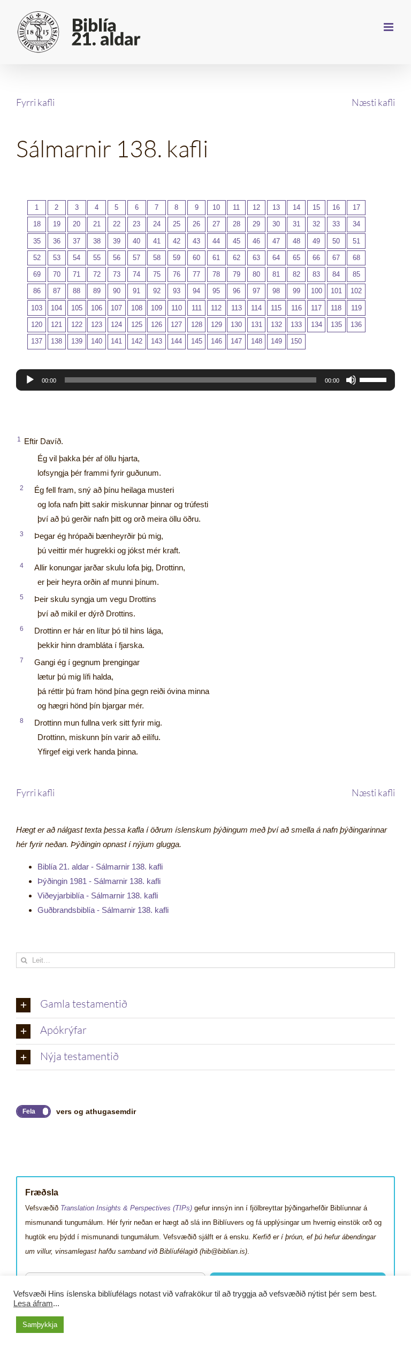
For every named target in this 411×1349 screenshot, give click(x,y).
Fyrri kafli (35, 102)
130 (236, 325)
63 (256, 258)
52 (37, 258)
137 (36, 341)
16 (336, 207)
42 (176, 241)
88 (76, 291)
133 (296, 325)
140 (96, 341)
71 (76, 274)
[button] (205, 1005)
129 (216, 325)
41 (157, 241)
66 (316, 258)
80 (256, 274)
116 (296, 308)
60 (196, 258)
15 (316, 207)
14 (296, 207)
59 (176, 258)
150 (296, 341)
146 (216, 341)
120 (36, 325)
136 (356, 325)
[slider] (375, 378)
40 (136, 241)
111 (197, 308)
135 (336, 325)
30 (276, 224)
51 (356, 241)
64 (276, 258)
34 (356, 224)
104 (56, 308)
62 (236, 258)
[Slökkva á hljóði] (351, 380)
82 (296, 274)
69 (37, 274)
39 (116, 241)
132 (276, 325)
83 (316, 274)
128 (196, 325)
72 (97, 274)
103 (36, 308)
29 (256, 224)
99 (296, 291)
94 (196, 291)
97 (256, 291)
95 (216, 291)
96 (236, 291)
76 (176, 274)
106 (96, 308)
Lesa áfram (33, 1303)
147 (236, 341)
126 (156, 325)
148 (256, 341)
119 (356, 308)
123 (96, 325)
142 (136, 341)
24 (157, 224)
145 (196, 341)
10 (216, 207)
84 (336, 274)
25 (176, 224)
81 (276, 274)
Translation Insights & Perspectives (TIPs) (126, 1208)
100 (316, 291)
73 (116, 274)
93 (176, 291)
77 (196, 274)
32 (316, 224)
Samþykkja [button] (39, 1325)
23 (136, 224)
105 (76, 308)
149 (276, 341)
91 (136, 291)
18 (37, 224)
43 (196, 241)
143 (156, 341)
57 (136, 258)
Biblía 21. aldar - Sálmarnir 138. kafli (100, 866)
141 (116, 341)
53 (56, 258)
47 (276, 241)
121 (56, 325)
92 (157, 291)
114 (256, 308)
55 (97, 258)
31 (296, 224)
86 (37, 291)
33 (336, 224)
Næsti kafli (373, 102)
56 (116, 258)
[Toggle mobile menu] (389, 27)
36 (56, 241)
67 (336, 258)
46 (256, 241)
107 (116, 308)
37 (76, 241)
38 (97, 241)
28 (236, 224)
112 (216, 308)
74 (136, 274)
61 (216, 258)
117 (316, 308)
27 (216, 224)
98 (276, 291)
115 (276, 308)
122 (76, 325)
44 (216, 241)
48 (296, 241)
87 (56, 291)
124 (116, 325)
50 (336, 241)
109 (156, 308)
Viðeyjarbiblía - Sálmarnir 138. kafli (97, 895)
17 (356, 207)
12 (256, 207)
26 (196, 224)
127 (176, 325)
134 (316, 325)
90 (116, 291)
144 (176, 341)
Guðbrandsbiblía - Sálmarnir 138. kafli (103, 909)
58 (157, 258)
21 (97, 224)
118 (336, 308)
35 (37, 241)
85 (356, 274)
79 (236, 274)
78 (216, 274)
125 (136, 325)
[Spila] (30, 380)
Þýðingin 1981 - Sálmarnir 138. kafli (99, 881)
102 (356, 291)
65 (296, 258)
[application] (205, 380)
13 (276, 207)
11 (236, 207)
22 (116, 224)
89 (97, 291)
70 (56, 274)
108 (136, 308)
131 (256, 325)
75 (157, 274)
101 (336, 291)
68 (356, 258)
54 (76, 258)
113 (236, 308)
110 (176, 308)
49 (316, 241)
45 (236, 241)
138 (56, 341)
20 (76, 224)
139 (76, 341)
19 (56, 224)
